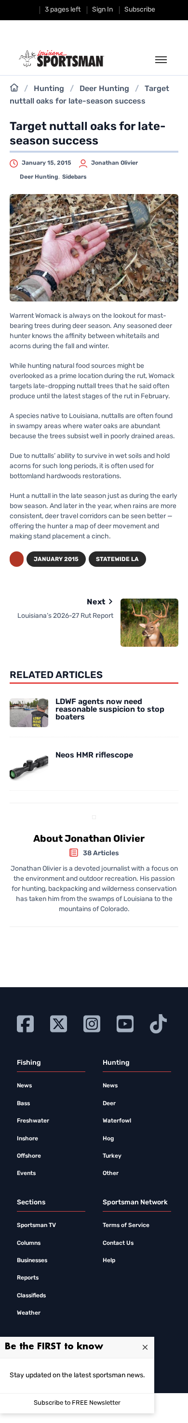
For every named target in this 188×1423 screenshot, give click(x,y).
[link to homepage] (61, 58)
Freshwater (33, 1121)
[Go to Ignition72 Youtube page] (125, 1022)
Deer (109, 1104)
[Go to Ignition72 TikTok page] (158, 1022)
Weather (28, 1313)
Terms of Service (126, 1225)
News (24, 1086)
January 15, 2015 (46, 163)
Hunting (49, 89)
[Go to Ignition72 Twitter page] (58, 1022)
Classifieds (31, 1296)
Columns (28, 1243)
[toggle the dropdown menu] (161, 60)
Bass (23, 1104)
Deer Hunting (104, 89)
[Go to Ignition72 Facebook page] (25, 1022)
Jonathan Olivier (114, 163)
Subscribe (139, 9)
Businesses (32, 1261)
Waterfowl (117, 1121)
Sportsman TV (36, 1225)
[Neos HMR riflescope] (29, 766)
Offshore (29, 1156)
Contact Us (118, 1243)
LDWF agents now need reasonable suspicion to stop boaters (109, 709)
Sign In (102, 9)
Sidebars (74, 177)
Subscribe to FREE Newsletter (77, 1403)
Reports (28, 1278)
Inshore (27, 1139)
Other (111, 1173)
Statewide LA (117, 559)
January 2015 (56, 559)
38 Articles (101, 853)
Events (26, 1173)
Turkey (112, 1156)
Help (109, 1261)
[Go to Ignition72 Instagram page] (91, 1022)
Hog (108, 1139)
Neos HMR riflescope (94, 755)
